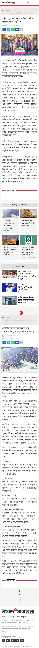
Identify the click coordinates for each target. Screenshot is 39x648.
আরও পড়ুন (19, 266)
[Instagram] (17, 640)
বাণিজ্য (8, 10)
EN (28, 3)
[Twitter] (8, 640)
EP (24, 3)
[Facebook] (3, 640)
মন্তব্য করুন (11, 190)
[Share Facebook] (4, 29)
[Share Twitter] (8, 29)
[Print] (21, 29)
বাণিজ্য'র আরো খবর (19, 204)
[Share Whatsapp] (13, 29)
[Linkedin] (13, 640)
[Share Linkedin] (17, 29)
